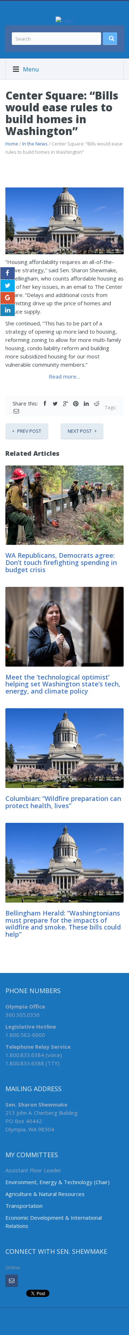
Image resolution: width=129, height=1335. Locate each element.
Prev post (29, 431)
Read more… (64, 376)
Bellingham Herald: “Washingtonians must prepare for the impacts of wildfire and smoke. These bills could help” (63, 923)
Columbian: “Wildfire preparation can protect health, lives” (63, 802)
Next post (80, 431)
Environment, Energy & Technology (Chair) (57, 1182)
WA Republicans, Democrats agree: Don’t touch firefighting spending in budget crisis (61, 562)
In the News (35, 143)
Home (11, 143)
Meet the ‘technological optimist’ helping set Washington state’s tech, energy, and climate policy (62, 684)
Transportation (24, 1205)
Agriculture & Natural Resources (45, 1193)
